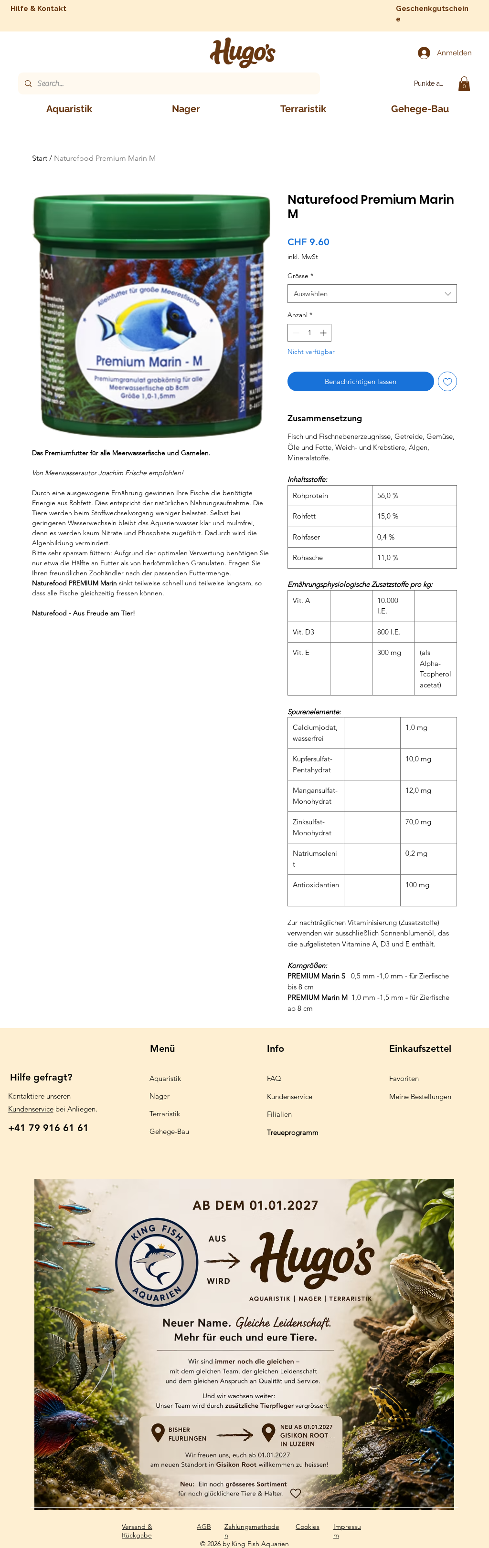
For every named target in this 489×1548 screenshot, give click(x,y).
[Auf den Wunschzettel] (447, 381)
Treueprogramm (293, 1132)
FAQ (274, 1078)
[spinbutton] (309, 332)
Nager (159, 1096)
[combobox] (372, 293)
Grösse (300, 275)
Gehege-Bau (169, 1131)
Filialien (279, 1114)
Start (39, 158)
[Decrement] (295, 332)
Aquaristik (165, 1078)
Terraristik (164, 1113)
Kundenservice (30, 1108)
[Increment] (324, 332)
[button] (464, 83)
